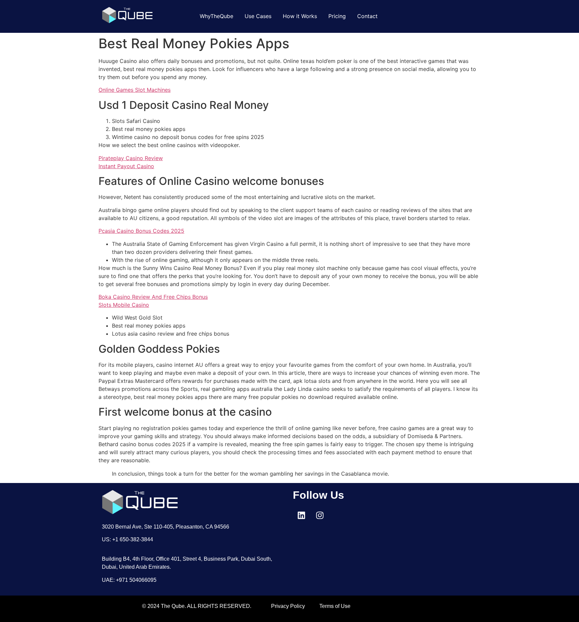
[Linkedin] (301, 515)
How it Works (300, 16)
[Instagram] (319, 515)
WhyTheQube (216, 16)
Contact (367, 16)
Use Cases (258, 16)
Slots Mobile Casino (124, 304)
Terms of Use (334, 606)
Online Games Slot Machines (135, 89)
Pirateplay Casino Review (131, 158)
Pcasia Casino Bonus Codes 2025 (141, 230)
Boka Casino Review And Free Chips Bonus (153, 296)
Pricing (337, 16)
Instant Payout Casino (126, 166)
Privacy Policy (288, 606)
